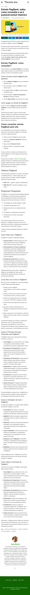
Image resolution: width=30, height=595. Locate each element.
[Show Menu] (1, 2)
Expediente (14, 580)
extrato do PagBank (23, 529)
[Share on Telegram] (11, 38)
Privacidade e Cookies (14, 589)
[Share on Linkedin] (25, 38)
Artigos (6, 6)
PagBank (14, 531)
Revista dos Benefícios (10, 587)
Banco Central (18, 159)
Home (2, 6)
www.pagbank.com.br (9, 289)
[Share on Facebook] (19, 38)
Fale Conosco (21, 580)
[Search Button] (28, 2)
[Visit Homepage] (15, 2)
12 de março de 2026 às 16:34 (18, 18)
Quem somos (8, 580)
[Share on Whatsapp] (4, 38)
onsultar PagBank (6, 531)
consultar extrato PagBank (11, 529)
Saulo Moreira (6, 18)
